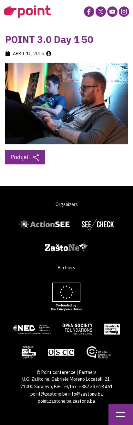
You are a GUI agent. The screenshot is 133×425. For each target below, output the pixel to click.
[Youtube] (112, 11)
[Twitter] (101, 11)
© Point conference (56, 372)
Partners (88, 372)
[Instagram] (124, 11)
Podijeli (20, 157)
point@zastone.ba (48, 394)
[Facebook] (89, 11)
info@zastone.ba (85, 394)
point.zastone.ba (55, 401)
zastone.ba (84, 401)
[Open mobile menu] (120, 414)
